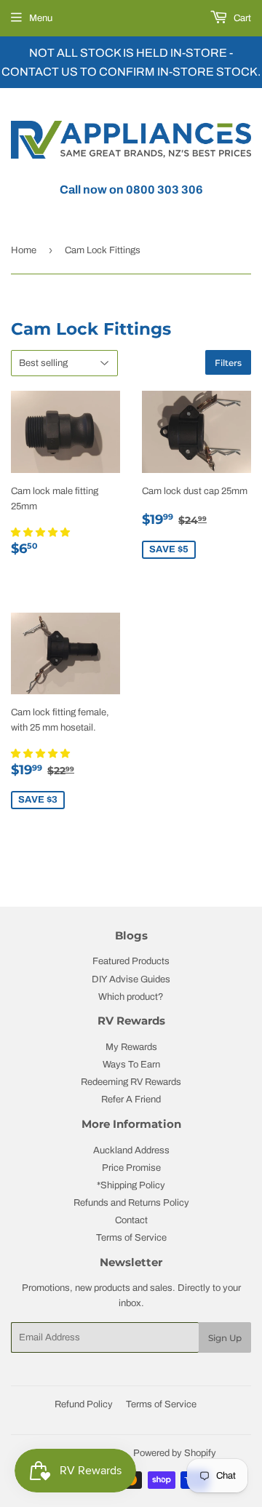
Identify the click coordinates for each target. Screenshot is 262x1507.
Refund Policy (84, 1404)
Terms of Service (131, 1238)
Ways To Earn (131, 1064)
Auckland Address (131, 1150)
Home (23, 250)
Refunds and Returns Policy (131, 1203)
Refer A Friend (131, 1099)
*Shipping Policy (131, 1185)
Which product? (131, 997)
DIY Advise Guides (131, 979)
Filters (228, 362)
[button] (41, 533)
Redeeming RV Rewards (131, 1082)
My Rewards (131, 1047)
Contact (131, 1220)
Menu (40, 18)
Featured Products (131, 961)
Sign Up (225, 1337)
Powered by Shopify (174, 1453)
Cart (241, 18)
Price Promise (131, 1168)
